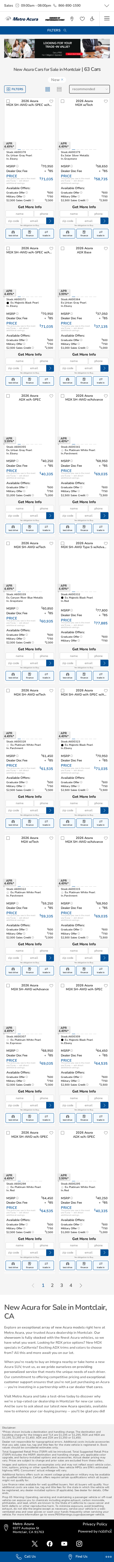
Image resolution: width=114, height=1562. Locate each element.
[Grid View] (47, 89)
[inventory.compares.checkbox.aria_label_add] (8, 101)
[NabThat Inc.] (105, 1531)
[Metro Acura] (21, 19)
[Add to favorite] (51, 101)
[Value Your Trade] (57, 48)
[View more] (106, 6)
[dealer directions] (7, 1528)
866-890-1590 (69, 5)
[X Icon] (35, 1544)
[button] (72, 19)
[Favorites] (82, 19)
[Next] (81, 1285)
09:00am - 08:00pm (36, 5)
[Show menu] (106, 19)
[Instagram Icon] (79, 1544)
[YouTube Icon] (64, 1544)
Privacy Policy (95, 1524)
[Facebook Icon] (49, 1544)
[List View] (59, 89)
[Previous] (32, 1285)
